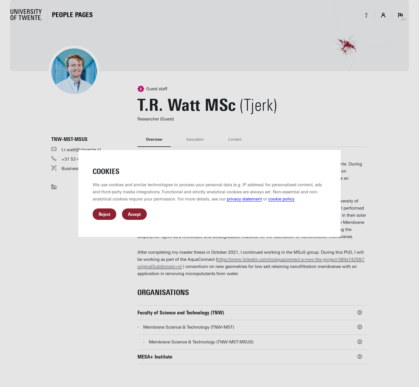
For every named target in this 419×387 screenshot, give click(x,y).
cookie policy (281, 199)
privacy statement (244, 199)
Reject (104, 214)
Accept (134, 214)
